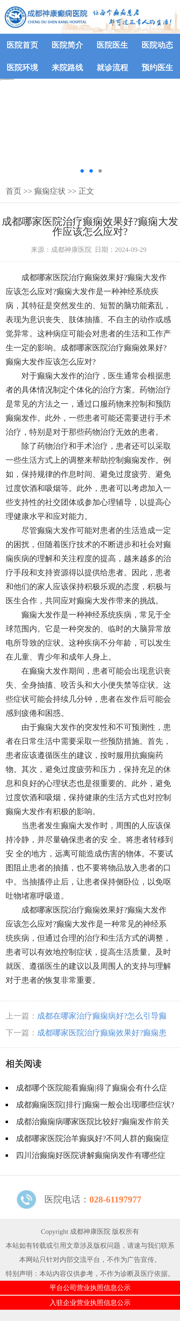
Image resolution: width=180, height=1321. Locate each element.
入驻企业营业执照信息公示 (90, 1302)
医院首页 (22, 45)
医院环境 (22, 67)
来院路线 (67, 67)
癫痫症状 (50, 191)
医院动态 (157, 45)
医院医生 (112, 45)
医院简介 (67, 45)
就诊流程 (112, 67)
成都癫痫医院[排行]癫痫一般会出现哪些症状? (95, 1104)
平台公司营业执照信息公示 (90, 1287)
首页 (13, 191)
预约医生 (157, 67)
